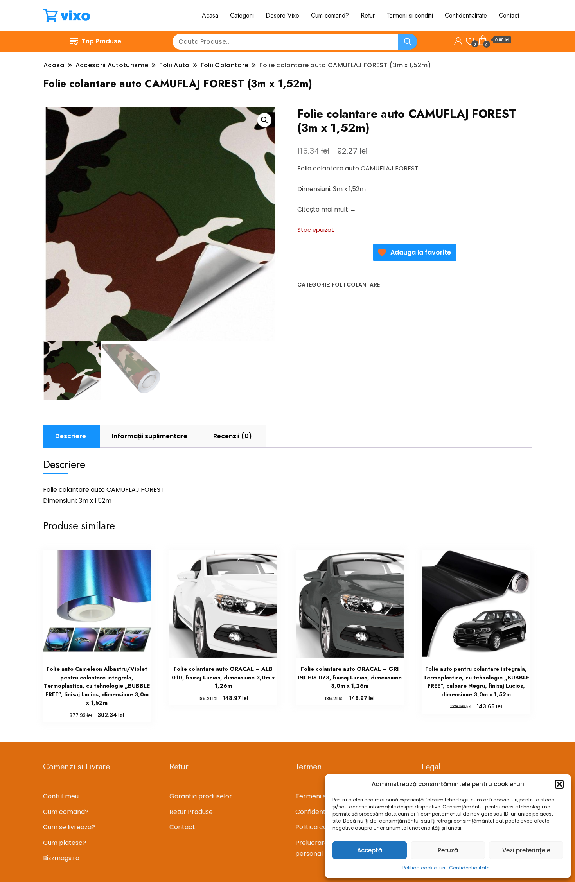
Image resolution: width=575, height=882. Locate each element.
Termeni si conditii (409, 15)
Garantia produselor (200, 796)
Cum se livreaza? (69, 827)
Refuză (448, 850)
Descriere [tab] (70, 436)
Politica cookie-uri (423, 867)
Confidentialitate (469, 867)
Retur (368, 15)
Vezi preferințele (526, 850)
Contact (509, 15)
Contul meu (61, 796)
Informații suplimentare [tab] (149, 436)
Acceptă (369, 850)
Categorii (242, 15)
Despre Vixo (282, 15)
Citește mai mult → (326, 209)
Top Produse (101, 41)
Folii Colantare (356, 285)
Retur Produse (191, 811)
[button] (559, 784)
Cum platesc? (64, 842)
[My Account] (458, 40)
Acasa (210, 15)
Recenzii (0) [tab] (232, 436)
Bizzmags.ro (61, 857)
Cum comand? (330, 15)
